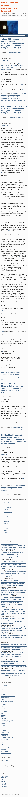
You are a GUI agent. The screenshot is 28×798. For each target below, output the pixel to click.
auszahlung (15, 427)
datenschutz (4, 694)
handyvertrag (21, 427)
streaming (19, 98)
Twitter (5, 535)
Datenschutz (7, 519)
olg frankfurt (4, 723)
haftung (3, 708)
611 (20, 76)
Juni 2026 (3, 779)
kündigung (10, 96)
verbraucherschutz (21, 100)
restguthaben (13, 98)
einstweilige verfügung (7, 701)
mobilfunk (20, 487)
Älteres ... (3, 788)
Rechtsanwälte (7, 507)
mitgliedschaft (4, 98)
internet (3, 709)
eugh (2, 702)
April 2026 (3, 783)
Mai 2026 (3, 781)
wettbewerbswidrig (6, 753)
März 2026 (4, 784)
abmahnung (13, 485)
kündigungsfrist (16, 96)
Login (2, 768)
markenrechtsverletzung (7, 720)
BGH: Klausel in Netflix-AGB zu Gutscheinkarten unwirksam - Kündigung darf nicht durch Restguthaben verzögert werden (14, 110)
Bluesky (6, 525)
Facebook (6, 532)
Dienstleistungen (8, 512)
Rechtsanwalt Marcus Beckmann (15, 52)
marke (2, 716)
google (3, 706)
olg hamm (3, 725)
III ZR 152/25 (4, 60)
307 (2, 172)
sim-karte (3, 430)
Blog (5, 505)
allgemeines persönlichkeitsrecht (9, 689)
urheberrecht (4, 739)
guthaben (23, 485)
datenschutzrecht (5, 697)
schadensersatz (5, 732)
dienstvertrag (12, 95)
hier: (23, 89)
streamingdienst (4, 100)
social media (4, 734)
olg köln (3, 727)
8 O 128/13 (4, 454)
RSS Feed (5, 760)
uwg (19, 488)
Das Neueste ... (5, 786)
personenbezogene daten (7, 728)
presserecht (4, 730)
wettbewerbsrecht (4, 490)
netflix (9, 98)
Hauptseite (6, 502)
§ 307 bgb (21, 93)
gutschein (18, 95)
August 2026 (4, 776)
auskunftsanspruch (6, 690)
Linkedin (6, 530)
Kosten (5, 514)
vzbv (2, 102)
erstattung (18, 485)
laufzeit (21, 96)
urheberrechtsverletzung (7, 741)
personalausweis (4, 488)
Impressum (6, 521)
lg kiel (8, 487)
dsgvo (2, 699)
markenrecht (4, 718)
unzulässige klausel (12, 100)
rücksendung (16, 429)
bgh (8, 95)
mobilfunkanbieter (9, 429)
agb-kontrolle (15, 93)
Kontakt (6, 516)
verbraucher (8, 430)
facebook (3, 704)
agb (11, 93)
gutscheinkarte (4, 96)
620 (12, 256)
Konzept (6, 509)
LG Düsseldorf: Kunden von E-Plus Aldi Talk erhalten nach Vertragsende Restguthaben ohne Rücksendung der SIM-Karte (13, 388)
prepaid (10, 488)
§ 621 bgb (5, 95)
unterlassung (4, 735)
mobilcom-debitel (13, 487)
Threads (6, 528)
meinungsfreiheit (5, 722)
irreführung (4, 711)
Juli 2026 (3, 778)
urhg (2, 742)
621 (19, 256)
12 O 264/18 (4, 403)
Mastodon (6, 523)
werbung (3, 749)
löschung (3, 715)
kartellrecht (4, 713)
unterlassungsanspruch (7, 737)
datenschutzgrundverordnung (8, 696)
